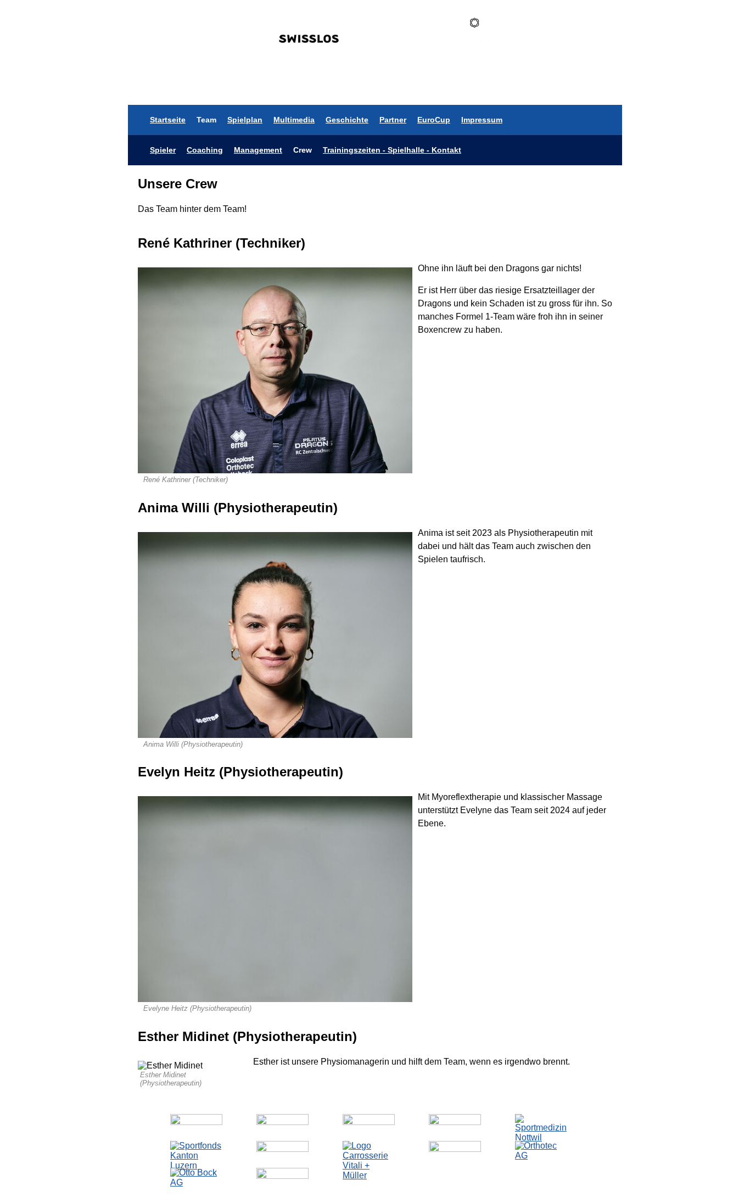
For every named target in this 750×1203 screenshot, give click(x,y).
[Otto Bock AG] (196, 1182)
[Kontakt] (585, 89)
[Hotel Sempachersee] (455, 1149)
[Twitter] (521, 89)
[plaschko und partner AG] (196, 1122)
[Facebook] (569, 89)
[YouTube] (553, 89)
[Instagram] (537, 89)
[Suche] (618, 89)
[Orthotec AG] (541, 1155)
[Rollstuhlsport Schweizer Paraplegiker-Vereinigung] (455, 1122)
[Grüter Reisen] (282, 1122)
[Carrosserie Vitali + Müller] (369, 1175)
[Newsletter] (601, 89)
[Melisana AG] (282, 1175)
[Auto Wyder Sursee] (282, 1149)
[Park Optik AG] (369, 1122)
